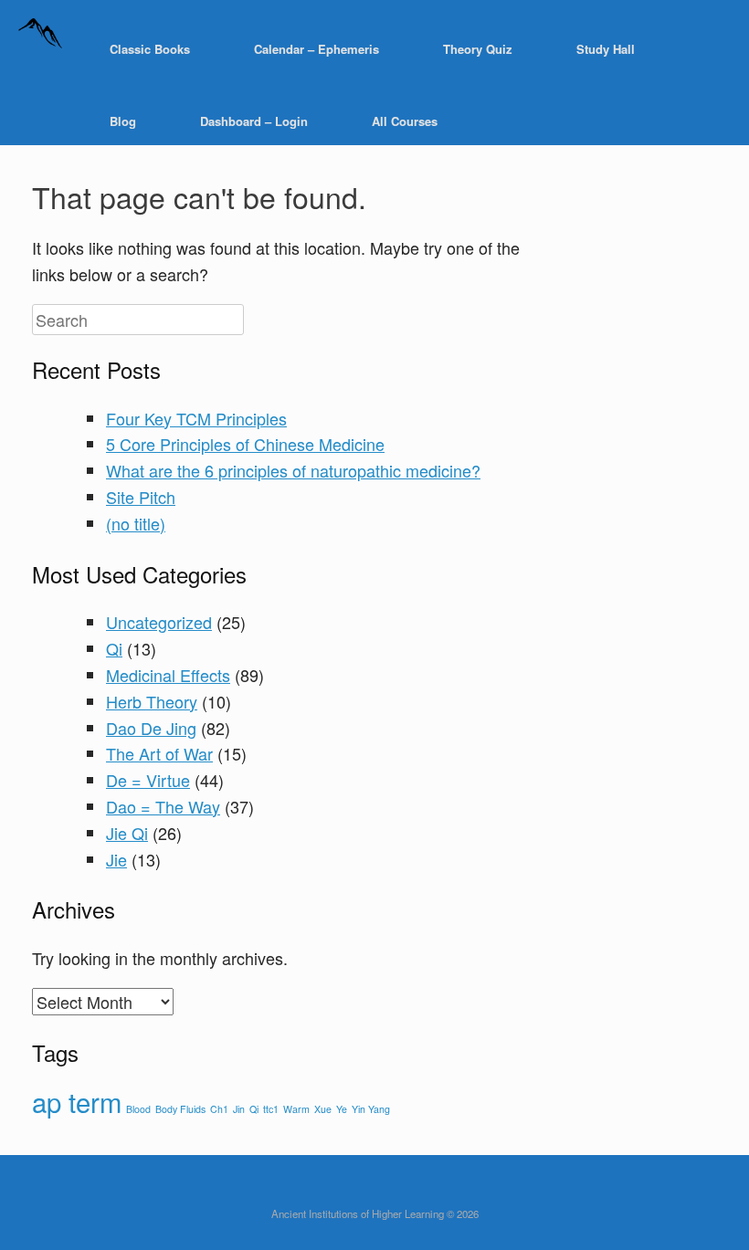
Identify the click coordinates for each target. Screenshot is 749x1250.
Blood (138, 1109)
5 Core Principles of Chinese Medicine (245, 444)
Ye (341, 1109)
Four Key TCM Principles (196, 418)
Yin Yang (371, 1109)
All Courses (405, 121)
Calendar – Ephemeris (316, 49)
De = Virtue (148, 780)
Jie (116, 859)
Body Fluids (180, 1109)
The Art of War (159, 753)
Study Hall (605, 49)
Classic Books (150, 49)
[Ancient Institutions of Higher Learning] (41, 49)
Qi (114, 648)
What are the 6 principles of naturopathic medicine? (293, 470)
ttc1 (271, 1109)
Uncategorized (159, 622)
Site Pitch (140, 497)
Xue (323, 1109)
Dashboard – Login (254, 121)
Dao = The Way (163, 806)
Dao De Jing (151, 728)
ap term (76, 1101)
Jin (239, 1109)
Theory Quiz (477, 49)
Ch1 (219, 1109)
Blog (123, 121)
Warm (296, 1109)
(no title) (135, 523)
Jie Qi (127, 833)
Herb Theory (151, 701)
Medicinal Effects (168, 675)
